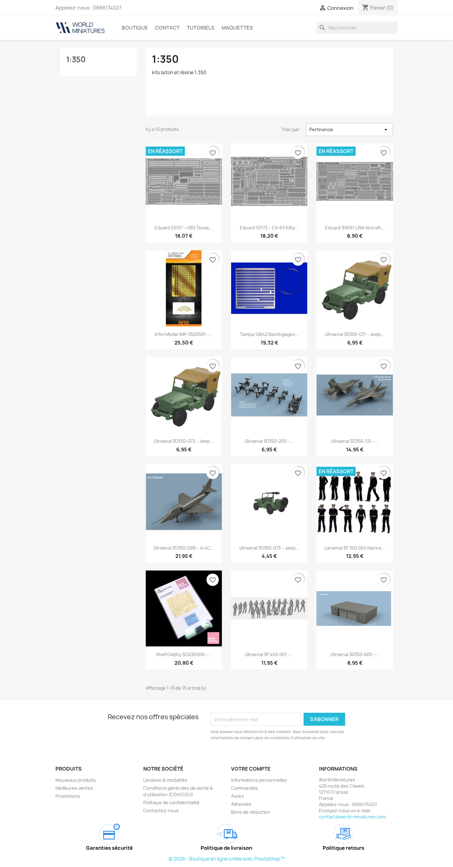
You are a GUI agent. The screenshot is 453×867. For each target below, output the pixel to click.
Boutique (135, 27)
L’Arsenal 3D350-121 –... (354, 441)
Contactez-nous (161, 810)
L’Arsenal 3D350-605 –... (354, 654)
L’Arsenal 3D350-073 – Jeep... (269, 548)
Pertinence (349, 129)
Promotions (67, 796)
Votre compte (251, 768)
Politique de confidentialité (171, 802)
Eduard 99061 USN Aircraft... (355, 228)
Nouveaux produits (75, 780)
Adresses (241, 804)
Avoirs (237, 796)
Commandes (244, 788)
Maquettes (237, 27)
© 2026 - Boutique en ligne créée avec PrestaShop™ (227, 859)
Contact (167, 27)
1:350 (76, 59)
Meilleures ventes (74, 788)
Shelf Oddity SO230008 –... (183, 654)
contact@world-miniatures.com (352, 817)
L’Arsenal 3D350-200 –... (269, 441)
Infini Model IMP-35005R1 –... (184, 334)
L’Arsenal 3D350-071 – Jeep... (354, 334)
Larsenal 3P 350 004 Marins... (354, 548)
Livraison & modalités (165, 780)
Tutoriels (200, 27)
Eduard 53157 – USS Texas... (184, 228)
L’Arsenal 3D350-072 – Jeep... (184, 441)
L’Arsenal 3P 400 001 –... (269, 654)
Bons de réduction (250, 812)
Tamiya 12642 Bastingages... (269, 334)
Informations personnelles (259, 780)
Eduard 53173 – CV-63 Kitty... (269, 228)
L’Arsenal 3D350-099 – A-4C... (183, 548)
